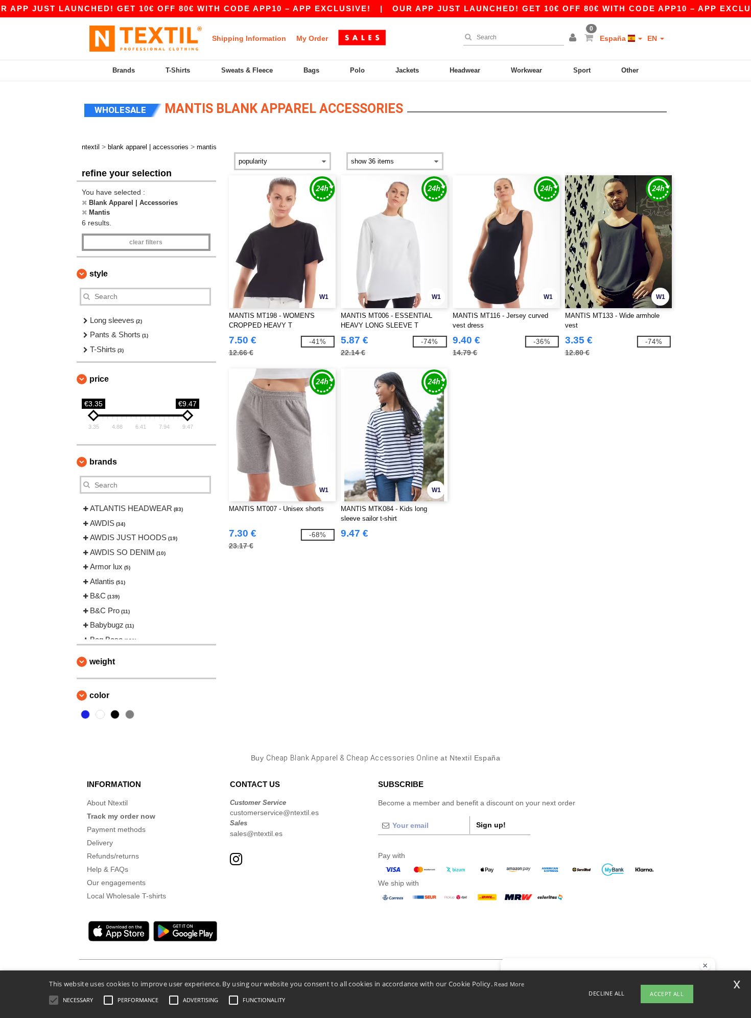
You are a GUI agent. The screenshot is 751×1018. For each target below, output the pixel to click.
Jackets (407, 70)
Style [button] (98, 273)
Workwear (526, 70)
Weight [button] (102, 661)
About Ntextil (107, 803)
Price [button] (99, 379)
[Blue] (85, 714)
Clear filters (145, 242)
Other (630, 70)
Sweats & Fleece (247, 70)
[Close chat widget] (705, 966)
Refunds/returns (113, 856)
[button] (574, 38)
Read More (509, 984)
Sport (582, 70)
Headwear (465, 70)
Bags (311, 70)
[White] (100, 714)
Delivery (100, 843)
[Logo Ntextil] (145, 38)
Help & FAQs (107, 869)
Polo (357, 70)
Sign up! (491, 825)
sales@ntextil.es (256, 833)
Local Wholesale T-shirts (126, 896)
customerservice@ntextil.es (274, 812)
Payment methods (116, 829)
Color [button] (99, 695)
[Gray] (129, 714)
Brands (123, 70)
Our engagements (116, 882)
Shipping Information (249, 38)
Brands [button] (103, 461)
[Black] (115, 714)
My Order (312, 38)
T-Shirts (178, 70)
